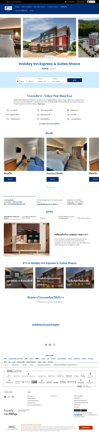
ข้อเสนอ (17, 7)
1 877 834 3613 (22, 411)
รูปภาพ (31, 10)
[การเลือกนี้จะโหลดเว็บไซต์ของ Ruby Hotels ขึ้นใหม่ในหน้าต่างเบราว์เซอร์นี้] (83, 376)
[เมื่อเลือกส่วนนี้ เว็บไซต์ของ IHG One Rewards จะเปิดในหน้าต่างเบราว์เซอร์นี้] (84, 386)
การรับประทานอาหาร (52, 7)
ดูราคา (74, 80)
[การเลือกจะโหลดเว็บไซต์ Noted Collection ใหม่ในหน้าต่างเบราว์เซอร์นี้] (69, 376)
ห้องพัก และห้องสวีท (26, 7)
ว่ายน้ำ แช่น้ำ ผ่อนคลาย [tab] (83, 218)
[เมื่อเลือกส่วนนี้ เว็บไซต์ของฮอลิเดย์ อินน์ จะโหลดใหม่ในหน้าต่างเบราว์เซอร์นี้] (42, 382)
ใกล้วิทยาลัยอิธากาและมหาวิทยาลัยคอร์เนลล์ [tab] (66, 217)
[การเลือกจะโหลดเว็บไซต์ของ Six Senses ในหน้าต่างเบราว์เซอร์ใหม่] (8, 376)
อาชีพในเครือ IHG (31, 398)
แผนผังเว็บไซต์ (77, 404)
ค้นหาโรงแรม (54, 395)
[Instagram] (12, 396)
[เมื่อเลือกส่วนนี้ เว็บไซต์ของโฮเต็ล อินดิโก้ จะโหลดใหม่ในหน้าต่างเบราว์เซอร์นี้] (60, 376)
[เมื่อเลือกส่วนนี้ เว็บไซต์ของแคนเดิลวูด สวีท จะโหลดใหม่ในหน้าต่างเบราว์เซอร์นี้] (89, 382)
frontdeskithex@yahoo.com (16, 204)
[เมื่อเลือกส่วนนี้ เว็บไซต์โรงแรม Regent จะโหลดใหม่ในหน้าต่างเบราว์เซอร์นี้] (16, 376)
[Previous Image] (47, 58)
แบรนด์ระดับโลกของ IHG (33, 400)
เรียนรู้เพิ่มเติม (78, 415)
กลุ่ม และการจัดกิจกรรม (21, 10)
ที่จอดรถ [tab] (42, 218)
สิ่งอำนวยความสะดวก (39, 7)
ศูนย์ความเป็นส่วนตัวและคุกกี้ (80, 400)
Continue (85, 427)
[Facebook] (5, 396)
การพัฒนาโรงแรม (31, 402)
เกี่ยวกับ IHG (30, 396)
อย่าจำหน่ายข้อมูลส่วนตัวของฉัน (81, 402)
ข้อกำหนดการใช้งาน (78, 395)
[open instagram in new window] (49, 344)
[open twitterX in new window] (53, 344)
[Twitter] (8, 396)
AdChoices (76, 398)
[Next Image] (52, 58)
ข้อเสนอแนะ (76, 406)
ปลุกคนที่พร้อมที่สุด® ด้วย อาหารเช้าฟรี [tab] (29, 217)
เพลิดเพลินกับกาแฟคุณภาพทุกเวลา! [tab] (11, 217)
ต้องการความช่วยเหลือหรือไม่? (14, 1)
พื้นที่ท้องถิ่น (64, 7)
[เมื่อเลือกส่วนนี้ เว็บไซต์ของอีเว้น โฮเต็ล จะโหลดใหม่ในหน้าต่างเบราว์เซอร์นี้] (26, 382)
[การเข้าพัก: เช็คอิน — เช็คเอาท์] (26, 81)
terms (71, 428)
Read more (41, 104)
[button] (91, 2)
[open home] (2, 364)
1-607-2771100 (17, 202)
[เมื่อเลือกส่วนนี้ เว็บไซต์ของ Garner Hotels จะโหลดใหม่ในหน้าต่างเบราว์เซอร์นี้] (49, 382)
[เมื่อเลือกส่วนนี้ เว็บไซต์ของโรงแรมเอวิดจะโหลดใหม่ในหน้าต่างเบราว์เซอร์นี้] (55, 382)
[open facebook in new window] (45, 344)
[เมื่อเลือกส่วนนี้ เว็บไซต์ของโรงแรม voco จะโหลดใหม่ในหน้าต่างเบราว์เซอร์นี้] (76, 376)
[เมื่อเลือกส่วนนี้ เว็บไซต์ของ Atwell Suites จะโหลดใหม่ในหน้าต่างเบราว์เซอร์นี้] (63, 382)
